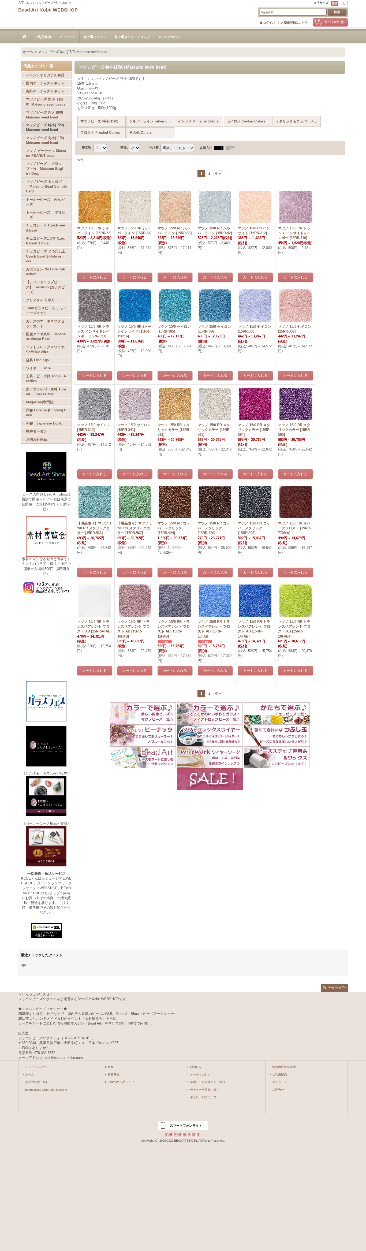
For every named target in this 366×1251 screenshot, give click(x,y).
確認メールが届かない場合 (207, 1082)
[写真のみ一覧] (220, 148)
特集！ (112, 1066)
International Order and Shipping (46, 1089)
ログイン (269, 22)
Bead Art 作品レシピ (121, 1082)
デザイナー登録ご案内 (204, 1089)
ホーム (29, 1074)
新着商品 (113, 1074)
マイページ (279, 1082)
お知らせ (196, 1066)
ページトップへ (337, 987)
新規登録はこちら (296, 22)
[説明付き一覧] (232, 148)
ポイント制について (203, 1097)
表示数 (87, 148)
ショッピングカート (38, 1066)
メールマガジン (200, 1074)
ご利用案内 (279, 1074)
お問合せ (278, 1089)
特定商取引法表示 (284, 1066)
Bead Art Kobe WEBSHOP (48, 10)
